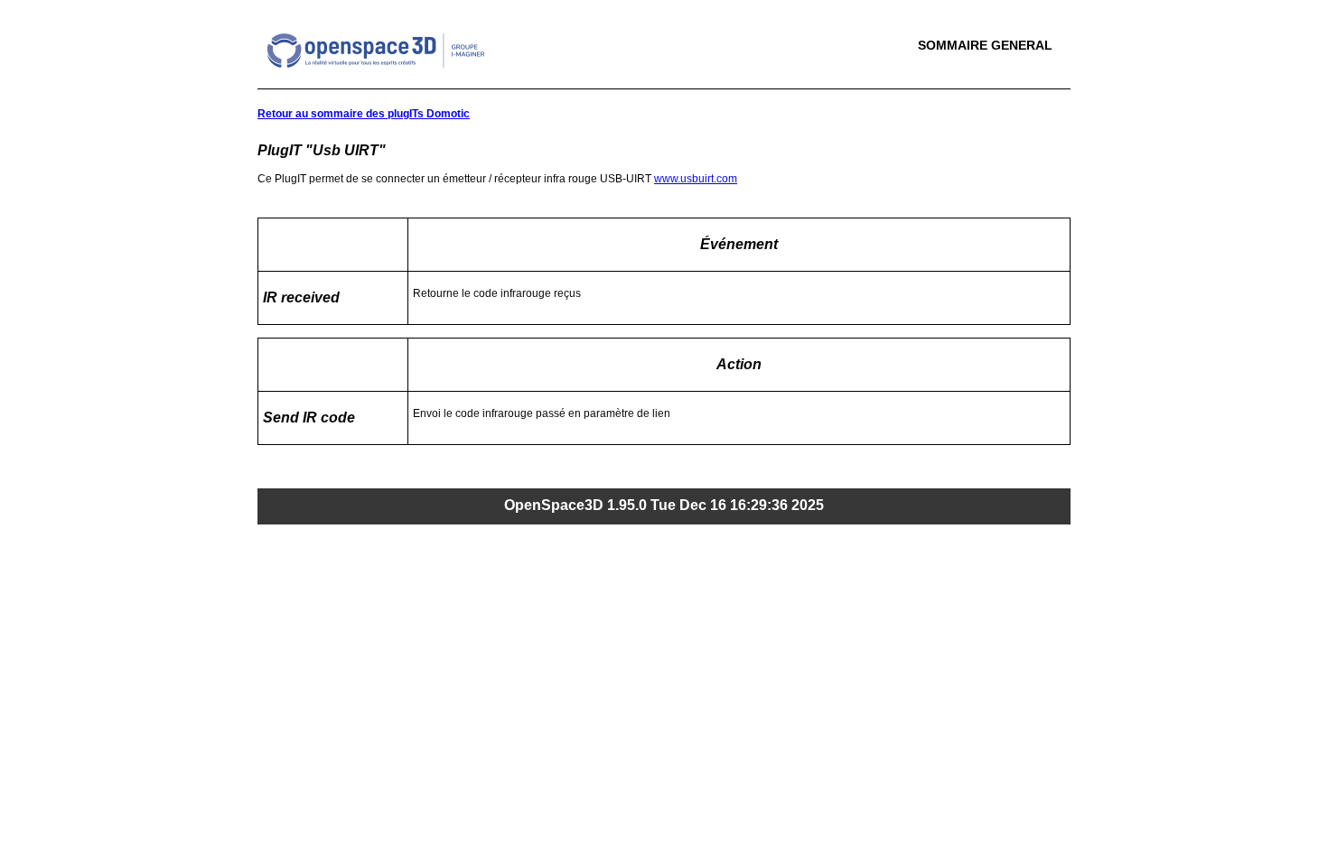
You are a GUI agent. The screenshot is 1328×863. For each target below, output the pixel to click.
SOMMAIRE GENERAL (985, 45)
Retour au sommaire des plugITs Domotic (363, 113)
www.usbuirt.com (695, 178)
